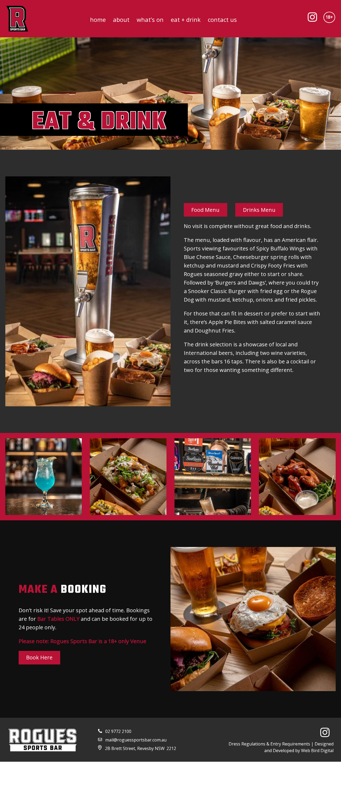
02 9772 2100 (118, 731)
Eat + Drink (186, 19)
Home (98, 19)
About (121, 19)
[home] (17, 18)
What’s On (150, 19)
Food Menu (205, 209)
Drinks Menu (259, 209)
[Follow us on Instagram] (314, 19)
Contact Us (222, 19)
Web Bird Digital (317, 750)
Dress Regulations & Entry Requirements (269, 744)
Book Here (39, 657)
